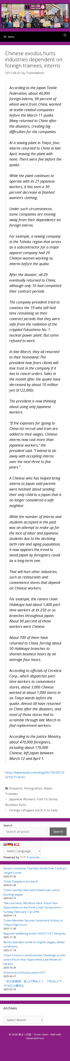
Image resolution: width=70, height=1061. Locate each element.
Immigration (33, 788)
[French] (13, 844)
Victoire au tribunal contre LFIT (24, 972)
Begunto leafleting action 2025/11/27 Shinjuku (34, 933)
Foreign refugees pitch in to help (33, 810)
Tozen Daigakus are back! (20, 881)
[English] (5, 844)
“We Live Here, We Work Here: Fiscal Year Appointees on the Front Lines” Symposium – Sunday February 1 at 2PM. (33, 907)
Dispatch (15, 788)
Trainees (11, 794)
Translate (33, 857)
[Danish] (17, 844)
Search (7, 825)
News (48, 788)
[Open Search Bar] (65, 35)
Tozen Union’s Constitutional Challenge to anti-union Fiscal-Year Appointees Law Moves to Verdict (34, 959)
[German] (9, 844)
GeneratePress (35, 1038)
